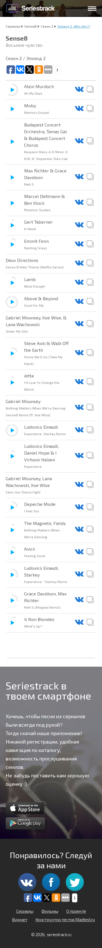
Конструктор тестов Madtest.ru (65, 919)
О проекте (76, 911)
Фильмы (49, 911)
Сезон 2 (47, 26)
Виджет (19, 919)
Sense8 (30, 26)
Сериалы (13, 26)
